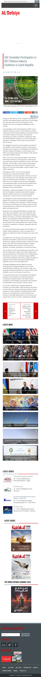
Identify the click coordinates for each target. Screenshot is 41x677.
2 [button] (20, 43)
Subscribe (11, 657)
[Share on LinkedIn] (20, 112)
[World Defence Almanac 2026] (21, 599)
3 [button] (23, 43)
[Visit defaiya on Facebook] (6, 112)
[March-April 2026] (21, 539)
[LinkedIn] (3, 645)
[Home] (10, 13)
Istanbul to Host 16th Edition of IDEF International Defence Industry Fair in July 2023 (26, 312)
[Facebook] (15, 645)
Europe (18, 72)
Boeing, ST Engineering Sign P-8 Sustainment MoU (12, 312)
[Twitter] (9, 645)
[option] (20, 29)
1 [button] (18, 43)
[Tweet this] (14, 112)
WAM (6, 72)
